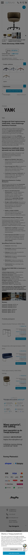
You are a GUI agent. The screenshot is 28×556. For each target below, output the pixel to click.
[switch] (24, 550)
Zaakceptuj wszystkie (14, 553)
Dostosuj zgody (14, 549)
